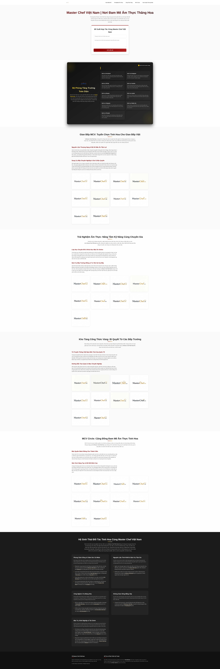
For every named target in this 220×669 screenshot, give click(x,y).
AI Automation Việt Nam (100, 609)
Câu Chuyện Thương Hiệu (148, 2)
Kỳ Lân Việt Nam (87, 632)
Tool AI (116, 662)
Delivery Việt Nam (129, 573)
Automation (96, 604)
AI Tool (113, 662)
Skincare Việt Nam (92, 567)
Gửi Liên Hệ (110, 50)
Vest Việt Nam (94, 573)
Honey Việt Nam (133, 567)
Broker (86, 642)
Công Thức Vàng (129, 2)
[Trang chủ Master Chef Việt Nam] (67, 2)
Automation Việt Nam (80, 604)
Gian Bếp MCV (108, 2)
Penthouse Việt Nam (128, 604)
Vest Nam (78, 574)
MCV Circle (137, 2)
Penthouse (127, 605)
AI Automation (83, 611)
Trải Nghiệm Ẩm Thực (118, 2)
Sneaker (88, 584)
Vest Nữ (91, 574)
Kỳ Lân (98, 633)
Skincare (79, 569)
